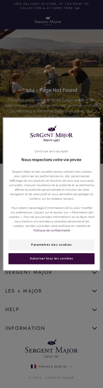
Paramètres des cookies (51, 245)
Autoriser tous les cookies (51, 258)
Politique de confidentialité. (52, 230)
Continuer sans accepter (51, 151)
